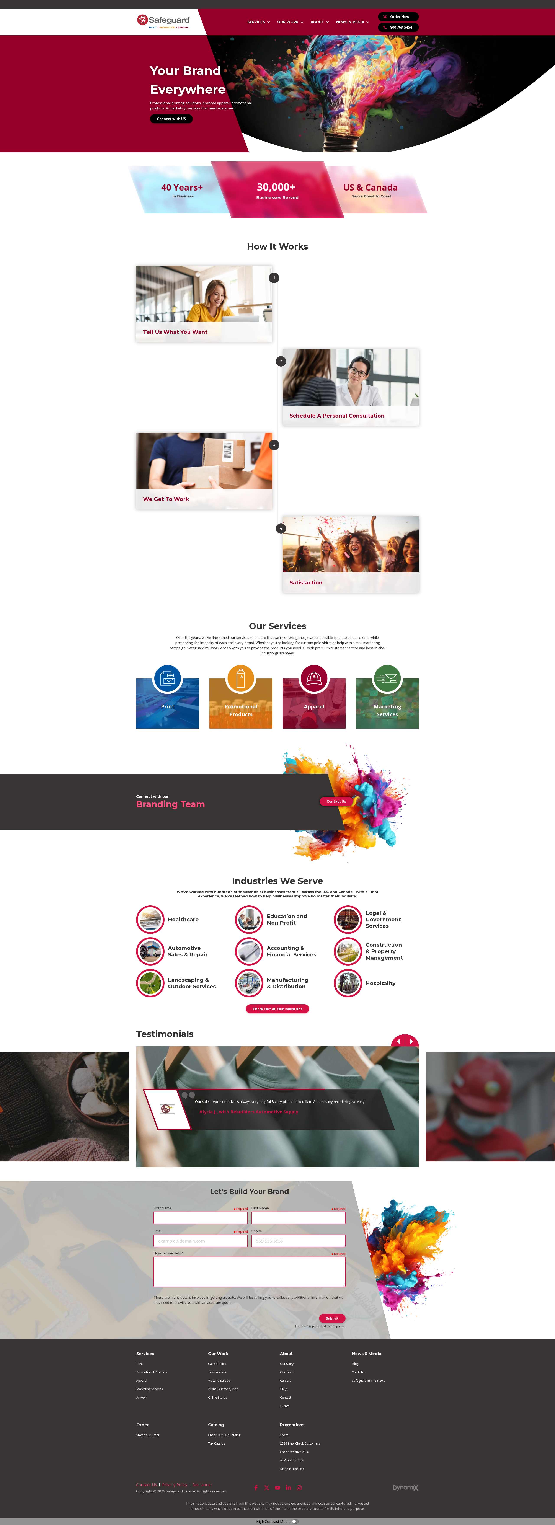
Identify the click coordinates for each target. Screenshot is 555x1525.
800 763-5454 (401, 27)
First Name (162, 1208)
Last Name (260, 1208)
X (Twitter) (266, 1487)
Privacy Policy (174, 1484)
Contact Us (336, 801)
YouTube (277, 1487)
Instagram (299, 1487)
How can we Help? (168, 1253)
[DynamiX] (406, 1488)
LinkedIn (288, 1487)
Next (412, 1040)
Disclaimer (202, 1484)
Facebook (255, 1487)
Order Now (399, 16)
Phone (256, 1231)
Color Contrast (295, 1521)
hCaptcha (337, 1326)
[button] (259, 22)
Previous (398, 1040)
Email (157, 1231)
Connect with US (171, 118)
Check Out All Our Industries (277, 1008)
